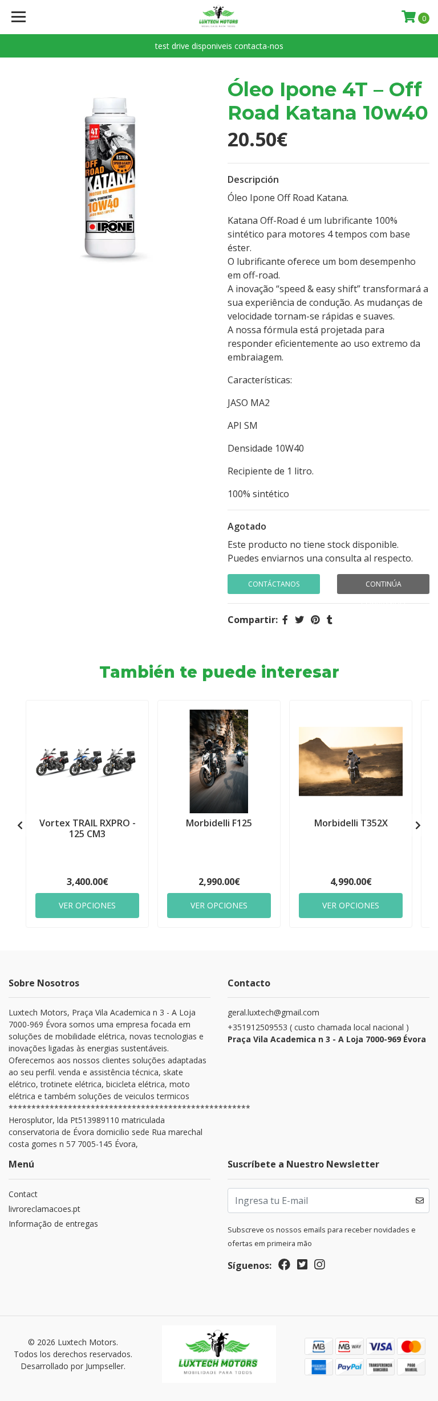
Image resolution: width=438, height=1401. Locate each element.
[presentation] (20, 825)
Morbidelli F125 (219, 823)
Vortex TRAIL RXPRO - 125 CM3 (87, 828)
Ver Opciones (87, 905)
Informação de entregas (53, 1223)
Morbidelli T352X (351, 823)
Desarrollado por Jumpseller (72, 1366)
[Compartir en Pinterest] (315, 619)
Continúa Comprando (383, 586)
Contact (23, 1194)
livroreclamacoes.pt (44, 1208)
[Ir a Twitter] (302, 1267)
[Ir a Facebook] (284, 1267)
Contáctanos (273, 584)
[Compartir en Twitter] (299, 619)
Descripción (253, 179)
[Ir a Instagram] (319, 1267)
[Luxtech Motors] (219, 17)
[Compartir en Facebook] (285, 619)
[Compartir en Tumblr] (329, 619)
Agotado (247, 526)
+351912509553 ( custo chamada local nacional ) (327, 1033)
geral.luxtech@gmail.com (273, 1012)
